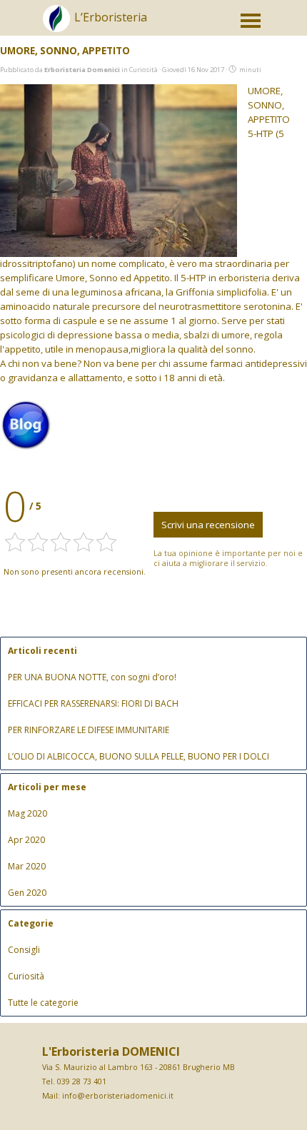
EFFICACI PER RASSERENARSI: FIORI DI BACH (93, 703)
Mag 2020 (27, 813)
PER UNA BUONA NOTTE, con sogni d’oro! (92, 677)
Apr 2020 (26, 840)
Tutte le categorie (43, 1003)
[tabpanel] (139, 26)
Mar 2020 (27, 866)
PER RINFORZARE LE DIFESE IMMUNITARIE (88, 730)
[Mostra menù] (251, 21)
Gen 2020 (27, 893)
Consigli (24, 950)
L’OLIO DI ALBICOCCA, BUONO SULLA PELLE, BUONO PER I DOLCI (138, 756)
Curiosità (26, 976)
